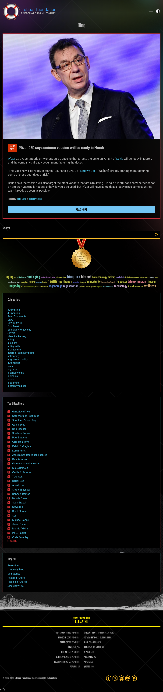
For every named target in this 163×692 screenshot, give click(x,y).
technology (120, 286)
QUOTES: (87, 667)
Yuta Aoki (17, 476)
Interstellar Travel (108, 282)
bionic (10, 379)
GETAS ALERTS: (90, 638)
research (82, 287)
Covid (119, 158)
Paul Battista (19, 437)
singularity (92, 287)
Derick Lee (18, 480)
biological (12, 376)
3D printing (13, 309)
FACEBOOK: (60, 633)
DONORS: (71, 647)
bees (10, 366)
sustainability (108, 287)
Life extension (137, 282)
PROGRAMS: (88, 657)
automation (14, 362)
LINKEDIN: (62, 638)
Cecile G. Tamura (21, 472)
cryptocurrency (144, 278)
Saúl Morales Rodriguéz (25, 415)
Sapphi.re (53, 678)
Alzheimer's (21, 278)
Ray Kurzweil (14, 322)
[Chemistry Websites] (81, 254)
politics (37, 287)
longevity (15, 286)
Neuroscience (30, 287)
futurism (38, 282)
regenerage (55, 286)
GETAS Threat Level (81, 620)
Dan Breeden (19, 428)
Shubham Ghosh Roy (24, 420)
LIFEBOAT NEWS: (90, 633)
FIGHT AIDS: (65, 652)
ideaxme (83, 282)
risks (87, 287)
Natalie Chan (19, 498)
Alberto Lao (18, 485)
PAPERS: (87, 662)
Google (44, 282)
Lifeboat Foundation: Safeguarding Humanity (74, 11)
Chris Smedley (20, 537)
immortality (93, 282)
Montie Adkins (20, 528)
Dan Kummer (19, 459)
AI (15, 277)
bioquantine (61, 277)
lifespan (151, 282)
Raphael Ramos (21, 493)
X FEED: (63, 643)
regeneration (70, 286)
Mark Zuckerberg (16, 336)
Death (156, 278)
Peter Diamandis (16, 316)
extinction (24, 282)
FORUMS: (73, 667)
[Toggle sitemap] (151, 11)
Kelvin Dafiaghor (21, 446)
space (100, 286)
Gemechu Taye (20, 441)
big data (12, 369)
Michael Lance (20, 519)
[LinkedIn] (121, 678)
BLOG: (86, 643)
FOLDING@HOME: (62, 657)
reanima (44, 286)
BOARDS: (87, 647)
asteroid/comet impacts (20, 352)
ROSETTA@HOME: (61, 662)
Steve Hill (17, 506)
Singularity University (19, 329)
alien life (12, 342)
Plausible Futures (17, 581)
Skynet (11, 333)
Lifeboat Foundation (23, 678)
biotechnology (99, 277)
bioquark (73, 277)
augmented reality (17, 359)
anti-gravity (13, 346)
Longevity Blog (15, 569)
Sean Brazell (19, 502)
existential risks (14, 282)
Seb (14, 515)
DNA (10, 319)
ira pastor (121, 282)
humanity (76, 282)
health (52, 281)
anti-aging (33, 277)
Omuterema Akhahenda (25, 463)
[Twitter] (115, 678)
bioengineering (15, 372)
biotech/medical (35, 199)
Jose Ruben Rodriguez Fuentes (29, 454)
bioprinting (13, 382)
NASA (23, 286)
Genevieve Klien (21, 411)
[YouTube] (127, 678)
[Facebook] (108, 678)
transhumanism (135, 286)
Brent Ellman (19, 511)
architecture (14, 349)
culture (152, 278)
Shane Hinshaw (21, 489)
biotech (86, 277)
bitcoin (111, 277)
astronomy (13, 356)
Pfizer (11, 158)
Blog (81, 25)
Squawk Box (88, 170)
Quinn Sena (21, 199)
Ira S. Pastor (19, 532)
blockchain (120, 277)
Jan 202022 (12, 148)
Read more (81, 209)
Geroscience (14, 565)
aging (10, 277)
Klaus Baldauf (20, 468)
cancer (136, 277)
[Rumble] (134, 678)
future (32, 282)
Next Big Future (16, 577)
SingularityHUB (16, 585)
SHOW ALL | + (12, 541)
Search (156, 235)
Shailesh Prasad (21, 433)
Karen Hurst (18, 450)
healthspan (65, 282)
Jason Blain (19, 524)
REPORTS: (88, 652)
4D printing (13, 313)
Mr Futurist (13, 573)
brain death (129, 278)
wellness (150, 286)
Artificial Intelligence (48, 278)
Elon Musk (13, 326)
